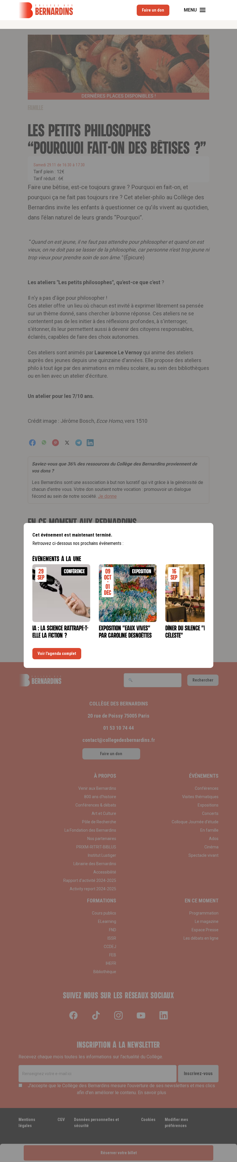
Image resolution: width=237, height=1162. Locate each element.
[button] (198, 10)
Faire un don (153, 10)
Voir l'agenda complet (57, 653)
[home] (45, 10)
